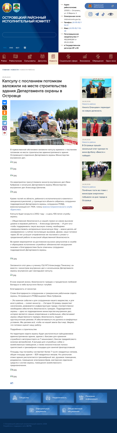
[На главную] (7, 8)
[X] (4, 107)
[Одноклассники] (4, 112)
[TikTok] (103, 14)
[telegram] (97, 14)
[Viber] (4, 128)
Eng (11, 48)
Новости (15, 70)
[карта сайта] (25, 47)
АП (11, 383)
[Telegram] (4, 123)
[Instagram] (90, 14)
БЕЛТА (29, 426)
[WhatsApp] (4, 118)
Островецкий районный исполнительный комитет (26, 19)
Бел (17, 48)
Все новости (88, 208)
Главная (5, 70)
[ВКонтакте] (4, 102)
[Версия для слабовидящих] (111, 14)
